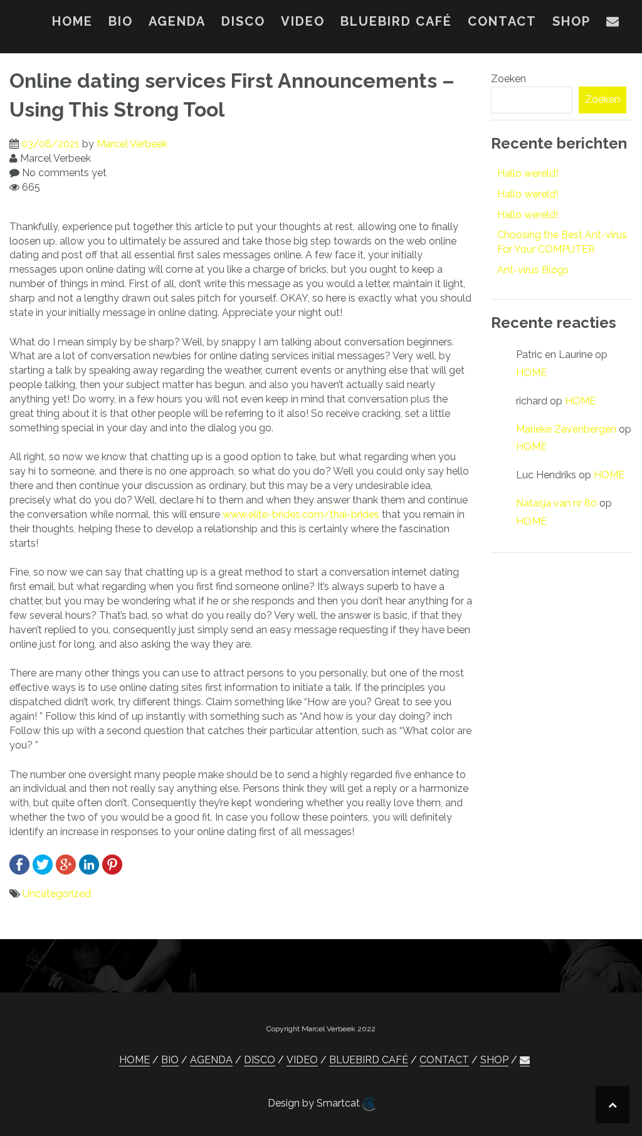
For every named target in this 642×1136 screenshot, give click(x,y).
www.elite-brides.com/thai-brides (301, 514)
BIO (120, 21)
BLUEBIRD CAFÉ (396, 21)
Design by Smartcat (315, 1103)
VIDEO (303, 21)
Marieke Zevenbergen (566, 429)
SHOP (571, 21)
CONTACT (502, 21)
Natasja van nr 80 (556, 503)
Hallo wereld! (527, 173)
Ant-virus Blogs (533, 270)
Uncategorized (57, 894)
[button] (613, 24)
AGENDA (177, 21)
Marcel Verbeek (132, 144)
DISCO (243, 21)
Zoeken (508, 79)
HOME (72, 21)
